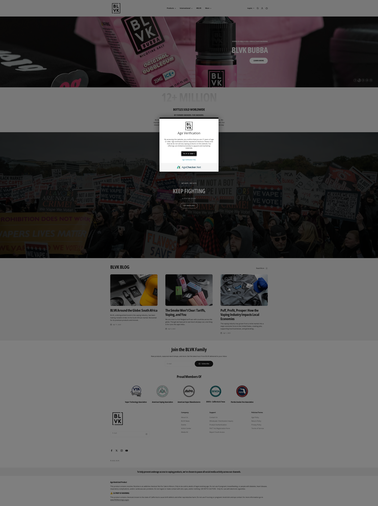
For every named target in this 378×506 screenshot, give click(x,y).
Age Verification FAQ (189, 160)
